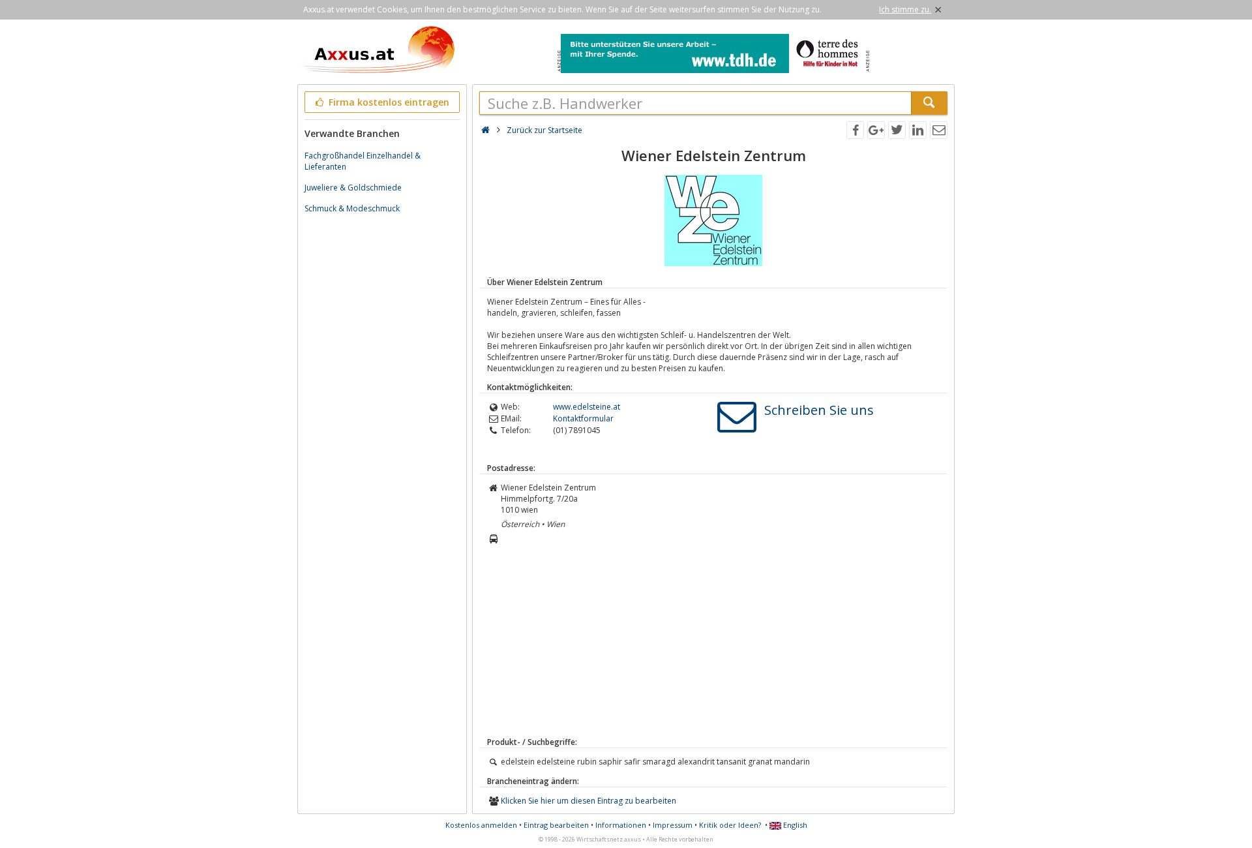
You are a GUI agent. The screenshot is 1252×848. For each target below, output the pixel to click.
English (794, 825)
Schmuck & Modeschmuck (352, 208)
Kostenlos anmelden (481, 825)
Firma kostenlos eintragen (387, 102)
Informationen (620, 825)
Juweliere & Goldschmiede (353, 187)
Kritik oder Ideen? (730, 825)
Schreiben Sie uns (819, 410)
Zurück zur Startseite (544, 130)
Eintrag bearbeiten (556, 825)
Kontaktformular (583, 418)
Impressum (673, 825)
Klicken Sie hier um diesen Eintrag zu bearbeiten (588, 800)
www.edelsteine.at (586, 406)
